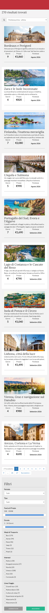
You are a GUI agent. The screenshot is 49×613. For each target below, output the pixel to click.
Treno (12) (10, 548)
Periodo (7, 489)
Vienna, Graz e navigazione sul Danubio (24, 398)
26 (12, 473)
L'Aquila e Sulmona (16, 175)
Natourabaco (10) (12, 590)
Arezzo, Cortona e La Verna (22, 443)
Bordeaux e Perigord (17, 46)
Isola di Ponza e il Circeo (20, 311)
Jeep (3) (9, 545)
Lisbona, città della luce (19, 354)
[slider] (4, 515)
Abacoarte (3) (11, 599)
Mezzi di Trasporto (11, 532)
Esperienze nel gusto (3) (14, 596)
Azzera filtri (13, 609)
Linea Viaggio (9, 583)
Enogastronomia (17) (13, 564)
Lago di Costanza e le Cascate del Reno (23, 266)
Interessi (7, 557)
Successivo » (25, 473)
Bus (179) (9, 535)
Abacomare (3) (11, 603)
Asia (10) (9, 574)
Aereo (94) (10, 539)
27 (17, 473)
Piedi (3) (9, 552)
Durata (6, 520)
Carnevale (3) (11, 577)
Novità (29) (10, 567)
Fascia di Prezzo (10, 508)
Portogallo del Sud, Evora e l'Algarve (21, 219)
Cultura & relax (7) (13, 593)
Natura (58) (10, 561)
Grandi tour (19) (12, 586)
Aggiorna (35, 609)
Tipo (5, 498)
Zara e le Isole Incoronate (21, 89)
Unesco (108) (11, 570)
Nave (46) (9, 542)
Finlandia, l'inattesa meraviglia (24, 132)
